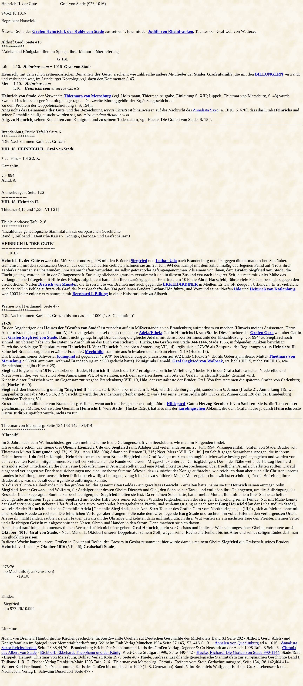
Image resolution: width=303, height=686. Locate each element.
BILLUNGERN (269, 74)
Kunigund (66, 356)
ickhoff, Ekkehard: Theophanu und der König (80, 652)
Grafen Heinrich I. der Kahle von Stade (68, 31)
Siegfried (139, 260)
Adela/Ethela (150, 332)
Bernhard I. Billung (90, 293)
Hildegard (176, 403)
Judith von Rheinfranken (170, 31)
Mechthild (94, 351)
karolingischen (192, 408)
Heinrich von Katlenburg (272, 289)
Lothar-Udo (166, 260)
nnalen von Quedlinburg (237, 643)
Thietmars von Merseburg (87, 96)
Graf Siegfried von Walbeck (197, 361)
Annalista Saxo (205, 110)
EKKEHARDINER (180, 284)
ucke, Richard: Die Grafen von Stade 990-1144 (238, 652)
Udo (237, 289)
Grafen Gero (262, 332)
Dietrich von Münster (57, 284)
